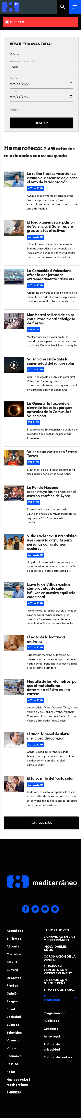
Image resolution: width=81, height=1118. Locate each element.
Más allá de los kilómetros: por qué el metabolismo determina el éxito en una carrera (52, 687)
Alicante (12, 946)
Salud (10, 1009)
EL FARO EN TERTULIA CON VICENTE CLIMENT (58, 969)
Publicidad (51, 1021)
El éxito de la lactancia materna (46, 639)
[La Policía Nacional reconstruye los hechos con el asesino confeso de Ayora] (14, 493)
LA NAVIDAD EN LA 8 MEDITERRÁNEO (59, 938)
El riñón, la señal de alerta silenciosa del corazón (48, 736)
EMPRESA (13, 1092)
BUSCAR (41, 123)
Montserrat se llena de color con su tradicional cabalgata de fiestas (51, 319)
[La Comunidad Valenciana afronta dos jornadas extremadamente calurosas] (14, 276)
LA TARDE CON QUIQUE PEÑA (55, 981)
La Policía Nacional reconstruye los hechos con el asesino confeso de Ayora (51, 492)
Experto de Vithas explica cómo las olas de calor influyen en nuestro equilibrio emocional (51, 590)
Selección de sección (22, 61)
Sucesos (12, 1025)
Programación (54, 1013)
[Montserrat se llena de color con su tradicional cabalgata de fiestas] (14, 321)
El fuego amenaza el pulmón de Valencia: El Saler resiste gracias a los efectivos (51, 226)
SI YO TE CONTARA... (59, 990)
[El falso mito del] (14, 784)
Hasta (13, 91)
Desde (14, 78)
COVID (11, 962)
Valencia (33, 329)
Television (14, 1033)
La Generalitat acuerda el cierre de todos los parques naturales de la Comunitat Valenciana (50, 409)
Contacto (51, 1029)
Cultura (12, 970)
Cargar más (41, 823)
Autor (14, 110)
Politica (12, 1064)
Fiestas (12, 985)
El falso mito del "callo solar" (51, 778)
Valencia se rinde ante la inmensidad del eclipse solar (51, 361)
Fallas (11, 1072)
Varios (11, 1048)
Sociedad (13, 1017)
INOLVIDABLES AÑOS (55, 948)
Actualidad (35, 188)
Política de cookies (58, 1057)
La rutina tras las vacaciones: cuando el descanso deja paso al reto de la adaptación (52, 178)
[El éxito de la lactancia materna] (14, 643)
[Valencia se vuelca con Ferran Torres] (14, 458)
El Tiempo (13, 939)
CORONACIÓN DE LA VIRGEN (60, 958)
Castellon (13, 954)
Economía (13, 1056)
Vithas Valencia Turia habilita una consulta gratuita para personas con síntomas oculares (51, 542)
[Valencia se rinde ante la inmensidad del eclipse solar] (14, 365)
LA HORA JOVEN (56, 930)
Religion (12, 1001)
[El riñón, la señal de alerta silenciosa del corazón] (14, 740)
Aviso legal (52, 1036)
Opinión (12, 993)
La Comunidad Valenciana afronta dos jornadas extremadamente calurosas (50, 275)
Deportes (13, 978)
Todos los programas (60, 997)
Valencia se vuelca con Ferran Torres (52, 454)
